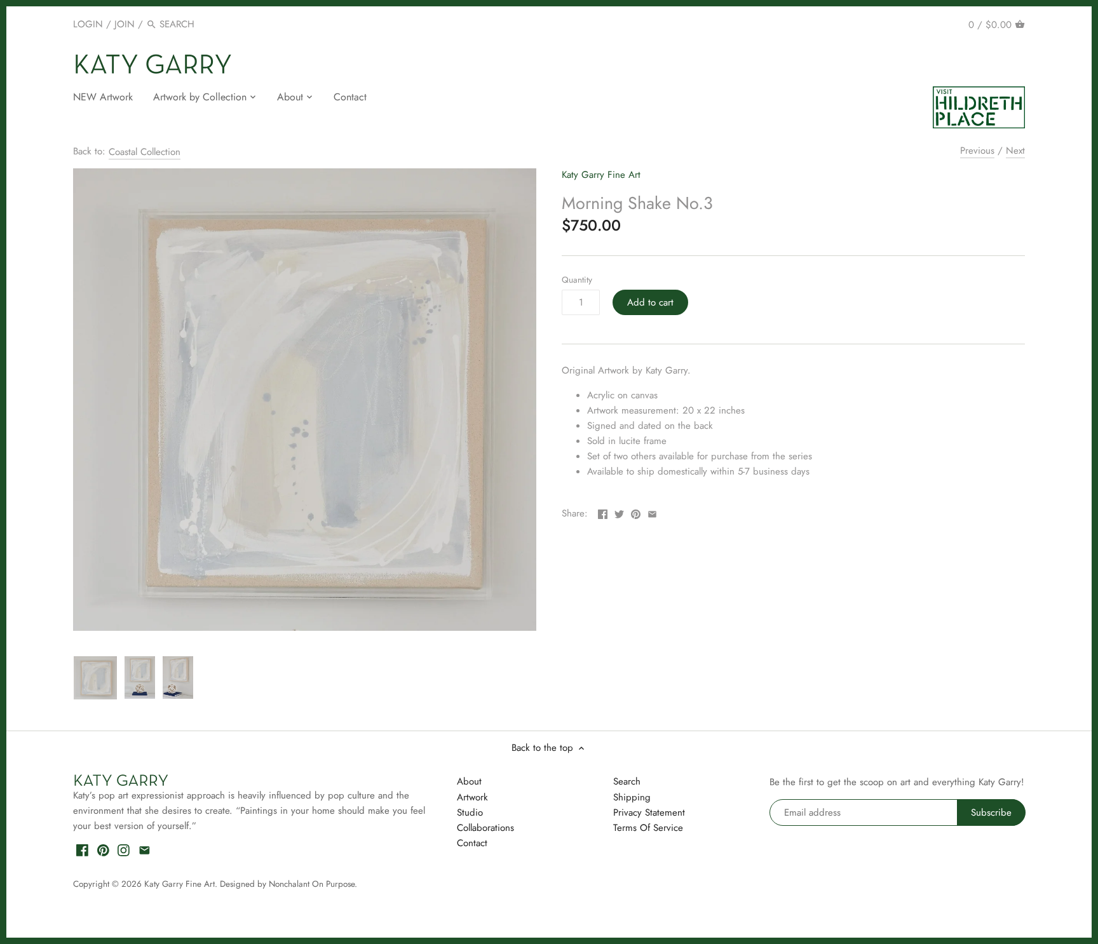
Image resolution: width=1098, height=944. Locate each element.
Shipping (632, 797)
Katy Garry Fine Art (601, 175)
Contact (472, 843)
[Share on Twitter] (619, 512)
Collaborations (485, 828)
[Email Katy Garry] (145, 849)
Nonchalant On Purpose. (313, 884)
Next (1015, 151)
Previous (977, 151)
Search (626, 781)
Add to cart (650, 302)
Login (88, 24)
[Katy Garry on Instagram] (124, 849)
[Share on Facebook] (602, 512)
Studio (470, 812)
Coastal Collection (144, 152)
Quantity (577, 280)
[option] (95, 678)
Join (124, 24)
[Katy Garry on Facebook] (82, 849)
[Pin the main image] (635, 512)
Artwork (472, 797)
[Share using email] (652, 512)
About (469, 781)
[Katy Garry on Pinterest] (103, 849)
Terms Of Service (648, 828)
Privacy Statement (649, 812)
